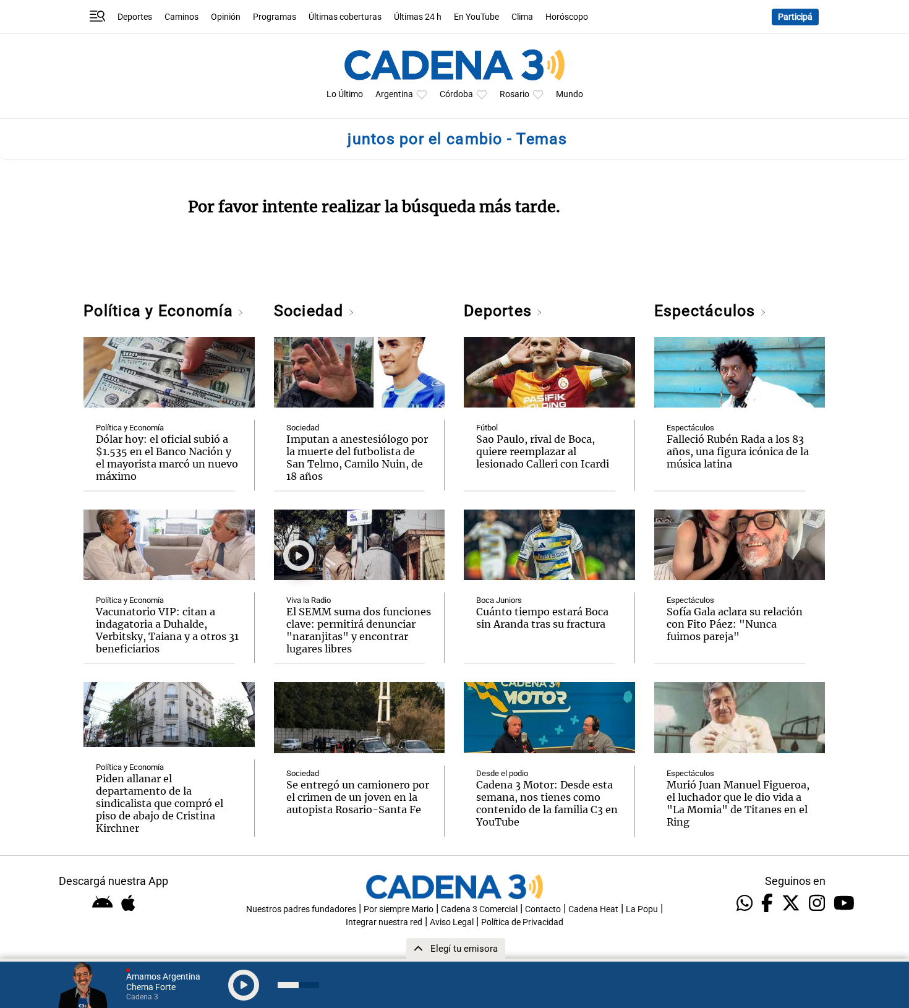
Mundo (569, 94)
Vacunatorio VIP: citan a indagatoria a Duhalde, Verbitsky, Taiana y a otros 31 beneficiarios (167, 630)
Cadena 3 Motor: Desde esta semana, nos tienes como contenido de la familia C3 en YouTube (547, 803)
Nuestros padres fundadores (301, 909)
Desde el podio (502, 773)
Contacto (543, 909)
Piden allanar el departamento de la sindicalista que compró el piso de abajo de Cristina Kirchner (159, 803)
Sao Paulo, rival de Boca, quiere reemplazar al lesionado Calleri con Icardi (542, 451)
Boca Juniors (499, 600)
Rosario (514, 94)
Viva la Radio (308, 600)
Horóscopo (566, 17)
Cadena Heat (593, 909)
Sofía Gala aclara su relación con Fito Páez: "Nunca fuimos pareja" (735, 624)
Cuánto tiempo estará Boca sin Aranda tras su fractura (542, 617)
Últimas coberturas (345, 17)
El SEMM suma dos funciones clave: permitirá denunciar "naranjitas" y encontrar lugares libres (358, 630)
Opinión (226, 17)
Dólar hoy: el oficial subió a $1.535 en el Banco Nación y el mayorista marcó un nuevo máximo (167, 457)
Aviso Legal (452, 922)
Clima (522, 17)
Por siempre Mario (398, 909)
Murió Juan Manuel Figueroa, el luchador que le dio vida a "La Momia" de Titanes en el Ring (738, 803)
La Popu (642, 909)
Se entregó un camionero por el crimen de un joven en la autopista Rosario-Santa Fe (357, 797)
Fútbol (487, 427)
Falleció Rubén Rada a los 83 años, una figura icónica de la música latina (738, 451)
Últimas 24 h (418, 17)
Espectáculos (707, 311)
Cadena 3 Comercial (479, 909)
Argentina (394, 94)
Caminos (181, 17)
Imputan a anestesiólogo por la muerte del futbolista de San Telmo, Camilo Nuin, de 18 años (357, 457)
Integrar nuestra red (384, 922)
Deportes (134, 17)
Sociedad (311, 311)
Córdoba (456, 94)
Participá (795, 17)
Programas (274, 17)
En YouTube (476, 17)
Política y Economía (160, 311)
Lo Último (344, 94)
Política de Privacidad (522, 922)
